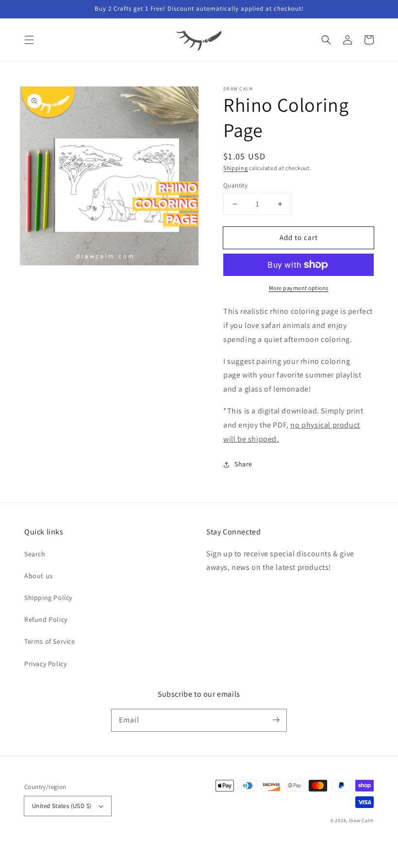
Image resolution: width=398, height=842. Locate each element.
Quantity (235, 185)
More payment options (299, 288)
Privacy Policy (45, 663)
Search (35, 554)
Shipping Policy (48, 597)
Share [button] (243, 464)
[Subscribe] (275, 720)
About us (38, 575)
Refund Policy (45, 619)
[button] (29, 40)
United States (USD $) (61, 806)
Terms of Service (49, 641)
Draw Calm (361, 820)
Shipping (235, 168)
